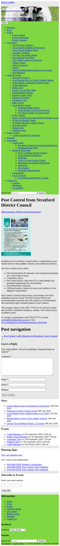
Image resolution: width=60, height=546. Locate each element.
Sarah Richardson (33, 212)
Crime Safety (18, 143)
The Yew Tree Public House (24, 55)
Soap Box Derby (19, 125)
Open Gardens (18, 115)
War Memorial (18, 73)
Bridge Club (17, 88)
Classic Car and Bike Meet (24, 90)
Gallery (15, 68)
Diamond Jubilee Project (28, 108)
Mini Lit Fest (18, 103)
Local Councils (19, 175)
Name (4, 379)
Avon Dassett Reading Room (25, 50)
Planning (11, 138)
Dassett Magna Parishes (22, 93)
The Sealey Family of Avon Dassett (33, 113)
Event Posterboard (20, 37)
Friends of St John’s (21, 98)
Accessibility (18, 188)
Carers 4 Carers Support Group (31, 160)
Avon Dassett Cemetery (22, 45)
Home (9, 501)
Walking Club (13, 442)
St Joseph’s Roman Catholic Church (28, 123)
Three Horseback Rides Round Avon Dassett (32, 70)
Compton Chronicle (21, 52)
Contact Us (12, 180)
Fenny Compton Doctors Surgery (32, 153)
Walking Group (19, 130)
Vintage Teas (18, 128)
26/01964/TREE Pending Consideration (24, 464)
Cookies (16, 183)
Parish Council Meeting (17, 437)
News (9, 30)
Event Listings (18, 35)
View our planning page (11, 455)
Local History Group (21, 105)
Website (4, 390)
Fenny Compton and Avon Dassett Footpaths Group (35, 118)
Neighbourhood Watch (28, 148)
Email (4, 384)
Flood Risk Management (29, 170)
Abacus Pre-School (20, 78)
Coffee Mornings (19, 85)
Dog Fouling (23, 168)
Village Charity (19, 63)
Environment (18, 173)
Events (10, 32)
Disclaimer (17, 185)
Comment (6, 356)
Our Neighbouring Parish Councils (33, 178)
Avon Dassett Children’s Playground (28, 47)
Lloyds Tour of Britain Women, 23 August (25, 423)
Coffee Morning (14, 434)
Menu (4, 23)
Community (12, 140)
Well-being (22, 165)
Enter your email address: (12, 480)
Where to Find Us (20, 65)
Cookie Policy (18, 543)
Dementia (22, 158)
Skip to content (7, 2)
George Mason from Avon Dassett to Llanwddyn (28, 406)
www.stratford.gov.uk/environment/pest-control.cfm (24, 322)
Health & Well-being (21, 150)
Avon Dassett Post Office (23, 58)
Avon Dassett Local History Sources (34, 110)
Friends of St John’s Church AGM (22, 411)
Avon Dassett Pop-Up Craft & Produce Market (33, 80)
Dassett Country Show (22, 95)
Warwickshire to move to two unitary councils (27, 418)
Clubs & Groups (14, 75)
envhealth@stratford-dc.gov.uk (14, 320)
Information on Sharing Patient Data (34, 163)
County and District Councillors (26, 135)
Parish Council (13, 133)
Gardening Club (19, 100)
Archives (5, 530)
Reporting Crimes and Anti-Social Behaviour (37, 145)
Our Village (12, 42)
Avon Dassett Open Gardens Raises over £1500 (28, 413)
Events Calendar (19, 40)
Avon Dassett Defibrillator (29, 155)
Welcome (11, 27)
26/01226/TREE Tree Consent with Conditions (27, 469)
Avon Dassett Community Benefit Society (30, 83)
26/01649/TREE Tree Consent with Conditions (27, 467)
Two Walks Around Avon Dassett (27, 60)
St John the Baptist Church (24, 120)
